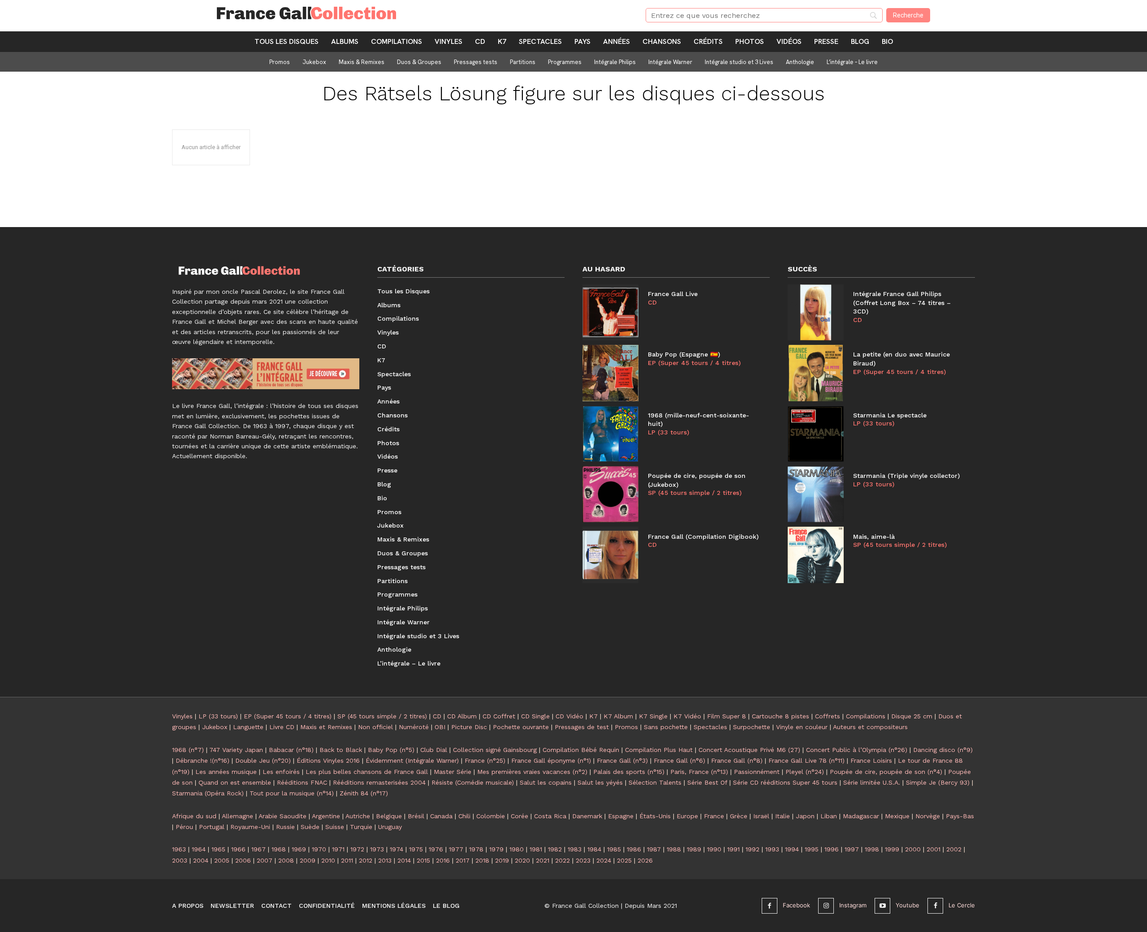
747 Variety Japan (236, 749)
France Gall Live (673, 293)
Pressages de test (582, 726)
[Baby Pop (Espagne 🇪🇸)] (610, 373)
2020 (522, 860)
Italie (782, 816)
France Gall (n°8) (737, 760)
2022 (562, 860)
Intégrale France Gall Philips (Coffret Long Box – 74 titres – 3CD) (902, 302)
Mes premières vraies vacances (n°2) (532, 771)
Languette (248, 726)
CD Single (535, 716)
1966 (238, 849)
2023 (583, 860)
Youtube (907, 905)
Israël (761, 816)
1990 (714, 849)
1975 (416, 849)
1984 (594, 849)
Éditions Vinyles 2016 (328, 760)
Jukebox (214, 726)
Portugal (211, 826)
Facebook (796, 905)
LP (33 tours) (668, 432)
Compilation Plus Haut (659, 749)
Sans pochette (666, 726)
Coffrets (827, 716)
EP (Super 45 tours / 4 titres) (694, 362)
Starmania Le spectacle (890, 415)
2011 (347, 860)
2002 (954, 849)
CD (652, 302)
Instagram (853, 905)
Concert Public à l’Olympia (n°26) (856, 749)
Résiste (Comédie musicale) (472, 782)
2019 (502, 860)
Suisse (334, 826)
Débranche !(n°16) (202, 760)
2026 (645, 860)
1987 (654, 849)
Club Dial (433, 749)
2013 (385, 860)
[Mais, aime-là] (816, 555)
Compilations (865, 716)
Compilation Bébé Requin (581, 749)
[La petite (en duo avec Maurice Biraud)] (816, 373)
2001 (933, 849)
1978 (476, 849)
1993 (772, 849)
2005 (221, 860)
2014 (404, 860)
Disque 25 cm (911, 716)
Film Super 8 (726, 716)
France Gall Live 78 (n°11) (806, 760)
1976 (436, 849)
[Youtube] (882, 906)
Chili (464, 816)
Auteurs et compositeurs (870, 726)
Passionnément (757, 771)
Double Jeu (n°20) (263, 760)
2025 (624, 860)
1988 (674, 849)
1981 (536, 849)
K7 (593, 716)
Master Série (452, 771)
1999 (892, 849)
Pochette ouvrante (521, 726)
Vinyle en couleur (802, 726)
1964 (199, 849)
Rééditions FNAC (302, 782)
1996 (831, 849)
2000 (913, 849)
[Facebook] (769, 906)
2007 (264, 860)
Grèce (738, 816)
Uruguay (390, 826)
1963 (179, 849)
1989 (694, 849)
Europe (687, 816)
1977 (456, 849)
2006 (243, 860)
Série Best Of (707, 782)
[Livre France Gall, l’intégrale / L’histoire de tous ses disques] (265, 373)
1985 (614, 849)
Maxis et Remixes (326, 726)
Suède (310, 826)
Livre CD (281, 726)
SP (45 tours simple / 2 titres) (695, 492)
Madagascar (861, 816)
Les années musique (226, 771)
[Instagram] (826, 906)
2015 (423, 860)
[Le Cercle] (935, 906)
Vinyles (182, 716)
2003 (179, 860)
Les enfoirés (281, 771)
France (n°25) (485, 760)
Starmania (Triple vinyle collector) (906, 475)
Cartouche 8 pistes (780, 716)
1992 (752, 849)
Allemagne (237, 816)
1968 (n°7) (188, 749)
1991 (733, 849)
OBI (440, 726)
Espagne (621, 816)
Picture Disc (469, 726)
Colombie (490, 816)
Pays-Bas (960, 816)
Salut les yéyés (600, 782)
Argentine (326, 816)
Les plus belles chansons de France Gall (367, 771)
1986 (634, 849)
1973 (377, 849)
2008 (286, 860)
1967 (258, 849)
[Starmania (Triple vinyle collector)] (816, 494)
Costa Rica (550, 816)
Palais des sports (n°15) (628, 771)
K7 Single (653, 716)
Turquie (361, 826)
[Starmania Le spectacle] (816, 434)
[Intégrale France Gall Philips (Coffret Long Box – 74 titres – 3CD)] (816, 312)
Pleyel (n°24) (804, 771)
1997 (852, 849)
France (714, 816)
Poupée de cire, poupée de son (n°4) (886, 771)
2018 (482, 860)
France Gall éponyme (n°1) (551, 760)
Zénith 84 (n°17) (364, 793)
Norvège (927, 816)
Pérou (184, 826)
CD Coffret (499, 716)
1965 (218, 849)
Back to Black (340, 749)
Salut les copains (546, 782)
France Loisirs (871, 760)
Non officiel (375, 726)
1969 (299, 849)
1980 (516, 849)
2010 (328, 860)
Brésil (416, 816)
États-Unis (655, 816)
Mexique (897, 816)
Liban (828, 816)
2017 (463, 860)
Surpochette (751, 726)
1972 (357, 849)
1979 (496, 849)
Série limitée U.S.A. (871, 782)
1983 (575, 849)
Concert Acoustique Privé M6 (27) (749, 749)
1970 (319, 849)
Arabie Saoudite (282, 816)
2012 (365, 860)
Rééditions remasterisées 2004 (379, 782)
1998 (872, 849)
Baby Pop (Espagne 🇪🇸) (684, 354)
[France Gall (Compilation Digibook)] (610, 555)
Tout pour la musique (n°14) (292, 793)
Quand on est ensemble (234, 782)
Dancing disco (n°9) (943, 749)
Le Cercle (962, 905)
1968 (279, 849)
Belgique (389, 816)
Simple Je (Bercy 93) (938, 782)
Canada (441, 816)
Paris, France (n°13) (699, 771)
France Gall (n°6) (679, 760)
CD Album (462, 716)
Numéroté (414, 726)
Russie (285, 826)
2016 (443, 860)
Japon (805, 816)
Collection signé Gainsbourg (495, 749)
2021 (542, 860)
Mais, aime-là (874, 536)
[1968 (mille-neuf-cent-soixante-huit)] (610, 434)
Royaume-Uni (250, 826)
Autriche (357, 816)
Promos (626, 726)
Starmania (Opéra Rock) (208, 793)
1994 (792, 849)
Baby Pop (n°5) (391, 749)
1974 (396, 849)
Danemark (587, 816)
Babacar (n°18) (291, 749)
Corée (519, 816)
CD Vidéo (569, 716)
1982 (555, 849)
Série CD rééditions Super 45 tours (785, 782)
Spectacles (710, 726)
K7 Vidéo (687, 716)
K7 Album (618, 716)
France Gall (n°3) (622, 760)
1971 (338, 849)
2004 (200, 860)
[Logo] (420, 13)
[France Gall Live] (610, 312)
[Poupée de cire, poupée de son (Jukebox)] (610, 494)
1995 (812, 849)
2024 (603, 860)
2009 (307, 860)
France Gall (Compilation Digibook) (703, 536)
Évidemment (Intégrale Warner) (412, 760)
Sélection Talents (655, 782)
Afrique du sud (194, 816)
